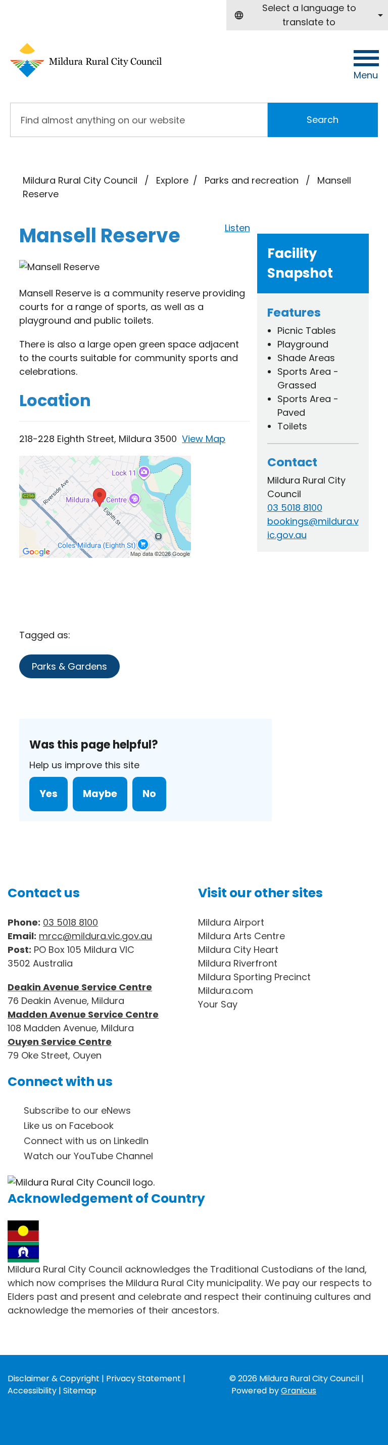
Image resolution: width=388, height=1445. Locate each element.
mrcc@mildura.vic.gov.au (95, 936)
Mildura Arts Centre (241, 936)
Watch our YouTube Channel (88, 1156)
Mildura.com (225, 990)
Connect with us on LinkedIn (86, 1140)
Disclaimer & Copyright (54, 1378)
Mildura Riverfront (237, 963)
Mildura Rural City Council (80, 180)
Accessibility (32, 1390)
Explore (172, 180)
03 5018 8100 (294, 507)
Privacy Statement (143, 1378)
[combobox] (307, 15)
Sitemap (79, 1390)
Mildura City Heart (238, 949)
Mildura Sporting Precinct (254, 977)
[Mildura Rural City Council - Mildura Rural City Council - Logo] (86, 60)
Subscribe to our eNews (77, 1110)
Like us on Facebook (69, 1125)
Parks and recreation (253, 180)
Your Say (217, 1004)
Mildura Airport (231, 922)
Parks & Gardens (69, 666)
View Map (203, 438)
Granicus (298, 1390)
